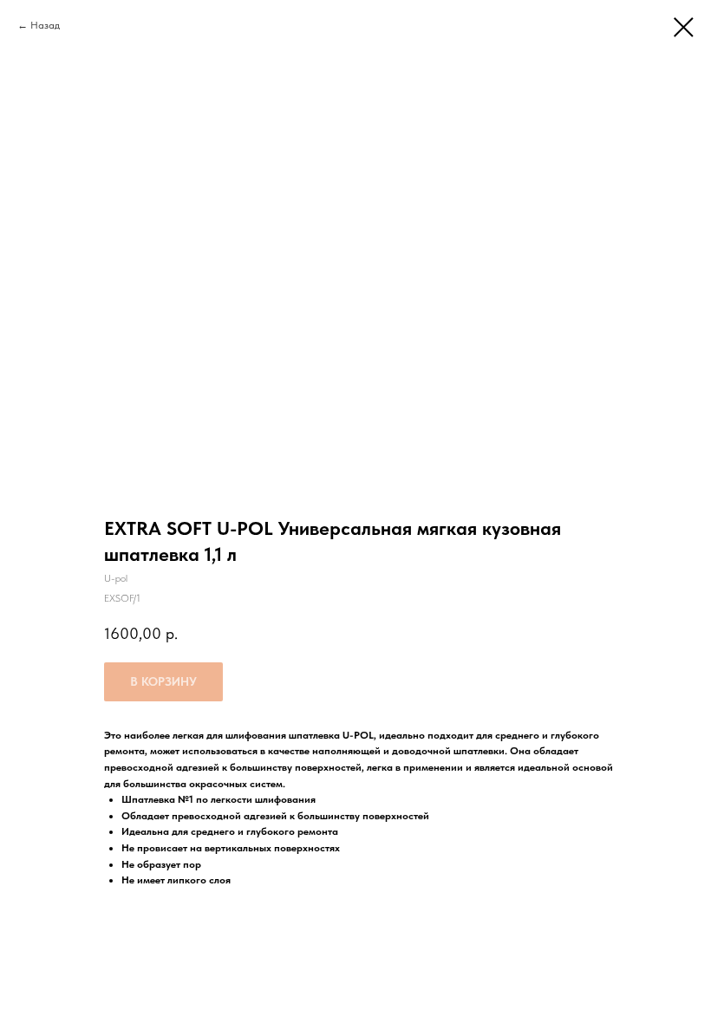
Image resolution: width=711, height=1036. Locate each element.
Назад (45, 25)
